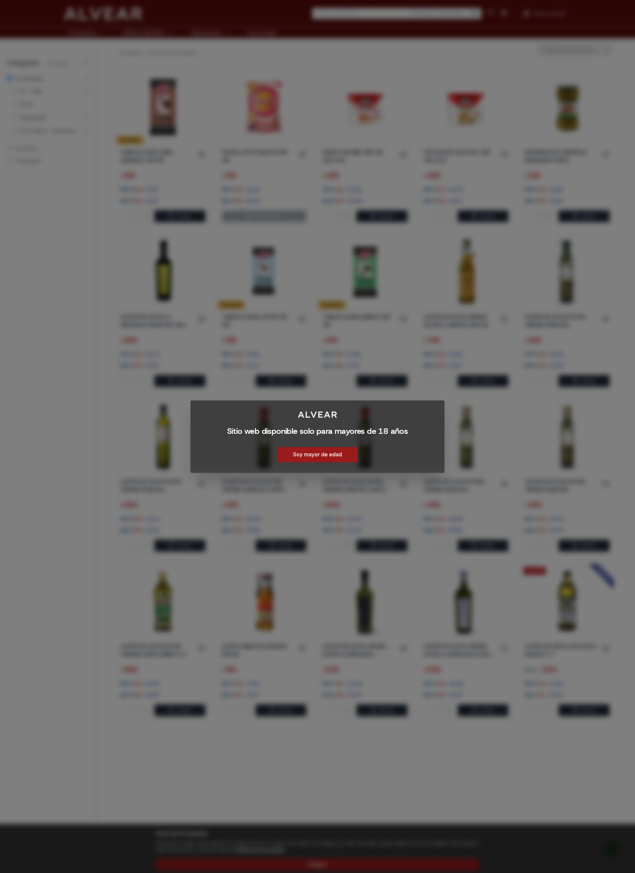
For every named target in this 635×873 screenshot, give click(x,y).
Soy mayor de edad (317, 454)
